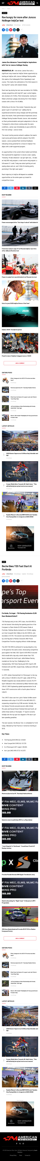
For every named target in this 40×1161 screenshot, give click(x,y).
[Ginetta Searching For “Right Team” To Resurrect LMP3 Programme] (20, 888)
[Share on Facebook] (3, 29)
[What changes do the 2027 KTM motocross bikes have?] (5, 380)
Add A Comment (20, 363)
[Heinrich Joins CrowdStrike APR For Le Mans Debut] (20, 807)
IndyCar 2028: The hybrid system (12, 329)
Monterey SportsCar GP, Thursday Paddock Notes (23, 387)
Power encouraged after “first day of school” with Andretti (20, 222)
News (4, 561)
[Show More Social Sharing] (21, 29)
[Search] (37, 3)
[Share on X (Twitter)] (7, 29)
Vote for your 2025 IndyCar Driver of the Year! (16, 303)
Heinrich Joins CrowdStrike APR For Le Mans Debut (17, 820)
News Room (10, 25)
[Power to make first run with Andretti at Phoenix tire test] (20, 264)
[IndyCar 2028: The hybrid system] (20, 317)
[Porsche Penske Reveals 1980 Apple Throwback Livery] (20, 862)
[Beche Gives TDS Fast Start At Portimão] (20, 597)
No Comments (27, 25)
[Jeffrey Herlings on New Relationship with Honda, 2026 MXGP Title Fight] (5, 408)
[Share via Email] (18, 29)
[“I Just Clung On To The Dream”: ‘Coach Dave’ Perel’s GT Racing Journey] (20, 833)
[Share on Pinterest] (10, 29)
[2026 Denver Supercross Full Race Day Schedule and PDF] (20, 441)
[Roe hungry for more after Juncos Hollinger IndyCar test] (20, 46)
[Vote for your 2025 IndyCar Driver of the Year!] (20, 290)
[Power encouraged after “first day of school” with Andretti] (20, 210)
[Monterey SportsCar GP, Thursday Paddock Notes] (5, 390)
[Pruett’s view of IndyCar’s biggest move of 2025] (20, 343)
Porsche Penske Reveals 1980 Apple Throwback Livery (18, 874)
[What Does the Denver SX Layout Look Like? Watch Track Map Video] (5, 399)
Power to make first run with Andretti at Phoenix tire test (19, 277)
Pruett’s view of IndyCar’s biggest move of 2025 (16, 356)
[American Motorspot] (21, 3)
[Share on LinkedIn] (14, 29)
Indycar (5, 13)
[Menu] (3, 3)
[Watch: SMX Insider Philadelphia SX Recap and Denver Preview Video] (5, 417)
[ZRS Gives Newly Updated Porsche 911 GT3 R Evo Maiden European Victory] (20, 916)
